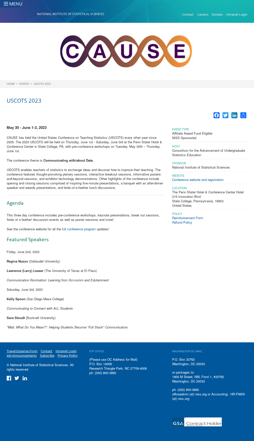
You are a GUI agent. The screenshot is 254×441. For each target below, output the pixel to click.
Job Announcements (22, 355)
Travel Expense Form (22, 351)
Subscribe (47, 355)
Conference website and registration (198, 179)
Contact (188, 14)
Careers (202, 14)
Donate (217, 14)
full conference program (79, 229)
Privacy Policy (68, 355)
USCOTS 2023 (42, 84)
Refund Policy (182, 222)
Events (24, 84)
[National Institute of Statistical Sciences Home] (22, 14)
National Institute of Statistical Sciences (70, 14)
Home (11, 84)
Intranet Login (236, 14)
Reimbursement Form (187, 217)
